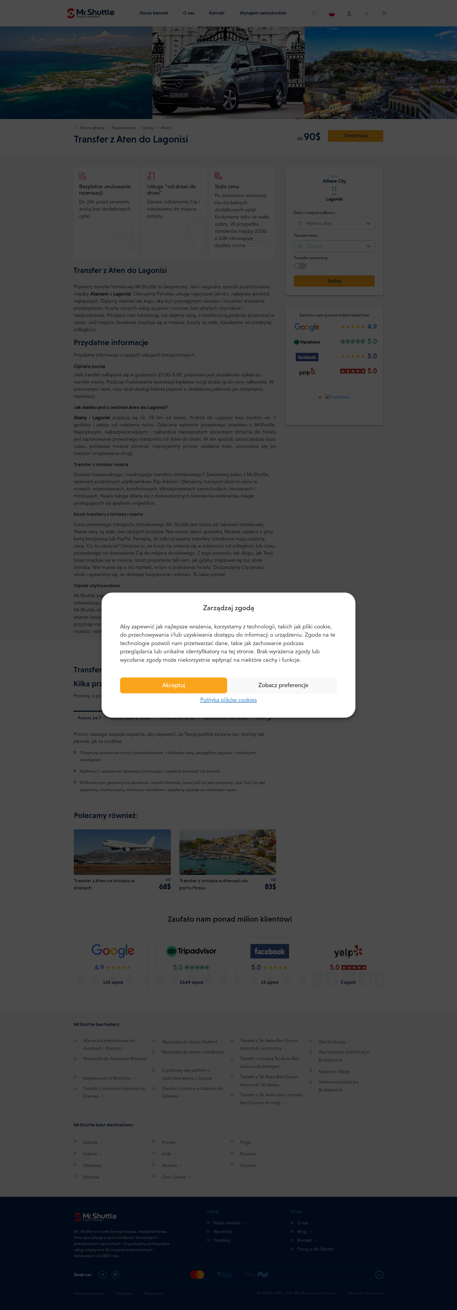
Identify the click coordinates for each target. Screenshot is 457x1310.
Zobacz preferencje (283, 685)
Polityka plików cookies (228, 700)
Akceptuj (173, 685)
